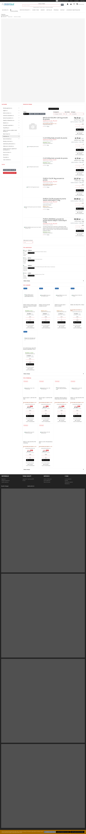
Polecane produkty (49, 7)
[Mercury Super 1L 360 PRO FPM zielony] (46, 388)
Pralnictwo (10, 16)
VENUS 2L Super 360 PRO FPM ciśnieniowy (29, 442)
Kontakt (66, 480)
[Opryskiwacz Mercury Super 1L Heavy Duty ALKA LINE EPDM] (61, 388)
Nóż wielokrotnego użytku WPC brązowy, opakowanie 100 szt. (29, 348)
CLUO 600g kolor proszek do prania (55, 158)
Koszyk (24, 480)
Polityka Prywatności (6, 480)
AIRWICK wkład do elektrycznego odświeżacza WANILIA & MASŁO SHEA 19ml (30, 306)
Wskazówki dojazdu (69, 482)
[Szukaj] (62, 5)
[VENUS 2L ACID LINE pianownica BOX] (46, 432)
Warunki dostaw (47, 482)
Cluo (48, 145)
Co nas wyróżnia (68, 479)
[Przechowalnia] (74, 4)
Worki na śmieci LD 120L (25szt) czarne (35, 259)
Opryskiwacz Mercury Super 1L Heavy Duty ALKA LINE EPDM (61, 398)
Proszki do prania (17, 16)
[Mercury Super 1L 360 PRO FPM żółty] (30, 388)
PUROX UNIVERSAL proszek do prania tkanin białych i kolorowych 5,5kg (55, 220)
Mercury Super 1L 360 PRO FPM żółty (29, 398)
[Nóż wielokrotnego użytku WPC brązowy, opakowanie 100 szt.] (30, 339)
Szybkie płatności (5, 482)
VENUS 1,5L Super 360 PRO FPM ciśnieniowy (77, 398)
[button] (71, 1)
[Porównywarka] (70, 4)
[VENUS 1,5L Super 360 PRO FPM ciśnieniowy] (77, 388)
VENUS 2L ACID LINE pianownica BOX (45, 442)
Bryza (48, 126)
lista (32, 113)
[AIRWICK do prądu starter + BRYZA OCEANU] (61, 295)
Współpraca (67, 483)
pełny (26, 113)
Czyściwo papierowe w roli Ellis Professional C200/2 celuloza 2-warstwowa (41, 266)
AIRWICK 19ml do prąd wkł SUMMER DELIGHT (44, 305)
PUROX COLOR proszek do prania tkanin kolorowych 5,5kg (54, 199)
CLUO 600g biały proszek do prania (55, 138)
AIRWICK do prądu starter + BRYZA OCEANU (60, 305)
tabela (43, 113)
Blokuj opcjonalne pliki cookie (63, 831)
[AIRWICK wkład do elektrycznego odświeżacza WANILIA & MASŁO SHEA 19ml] (30, 295)
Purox (48, 187)
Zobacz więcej (26, 280)
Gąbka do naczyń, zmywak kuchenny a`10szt (36, 274)
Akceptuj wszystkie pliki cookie (77, 831)
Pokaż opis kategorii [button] (53, 108)
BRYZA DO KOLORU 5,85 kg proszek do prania (55, 118)
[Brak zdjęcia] (33, 126)
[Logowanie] (67, 4)
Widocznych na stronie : (28, 240)
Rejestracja (82, 0)
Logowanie (76, 0)
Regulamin (4, 479)
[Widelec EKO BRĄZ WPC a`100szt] (77, 295)
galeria (37, 113)
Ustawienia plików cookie (50, 831)
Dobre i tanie (42, 7)
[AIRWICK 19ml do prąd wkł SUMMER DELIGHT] (46, 295)
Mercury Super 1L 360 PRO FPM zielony (45, 398)
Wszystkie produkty (25, 10)
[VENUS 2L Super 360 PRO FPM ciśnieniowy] (30, 432)
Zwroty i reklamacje (48, 479)
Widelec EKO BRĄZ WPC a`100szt (77, 304)
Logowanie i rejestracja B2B (28, 479)
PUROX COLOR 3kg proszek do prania (53, 179)
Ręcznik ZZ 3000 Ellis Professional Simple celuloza (37, 251)
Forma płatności (47, 480)
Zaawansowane (36, 7)
